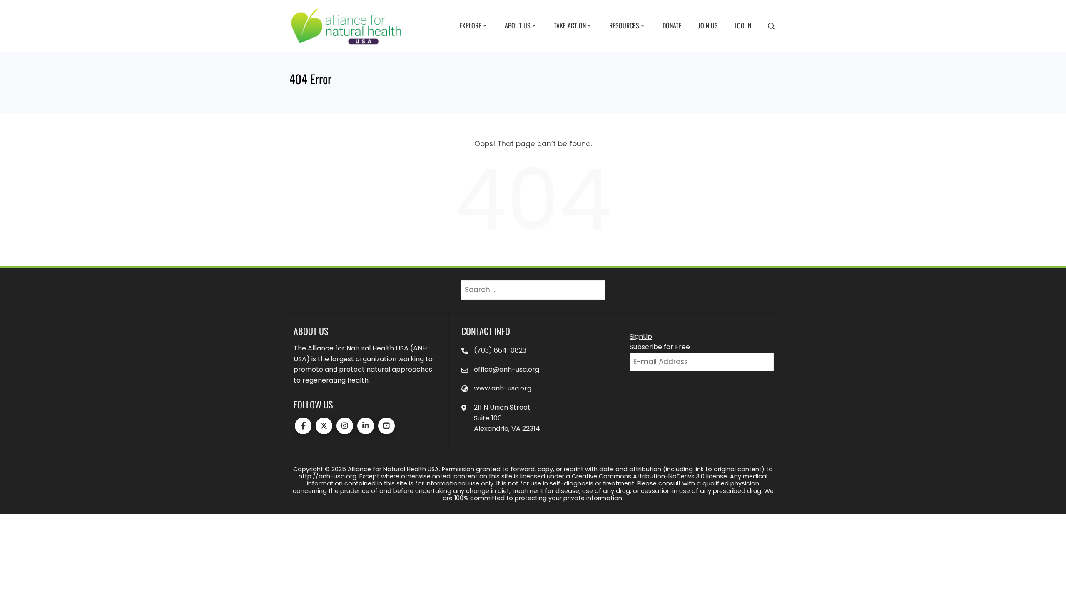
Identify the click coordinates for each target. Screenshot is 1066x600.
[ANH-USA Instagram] (344, 426)
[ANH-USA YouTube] (386, 426)
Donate (672, 25)
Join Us (708, 25)
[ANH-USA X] (324, 426)
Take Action (570, 25)
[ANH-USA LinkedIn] (365, 426)
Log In (743, 25)
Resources (624, 25)
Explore (470, 25)
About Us (518, 25)
